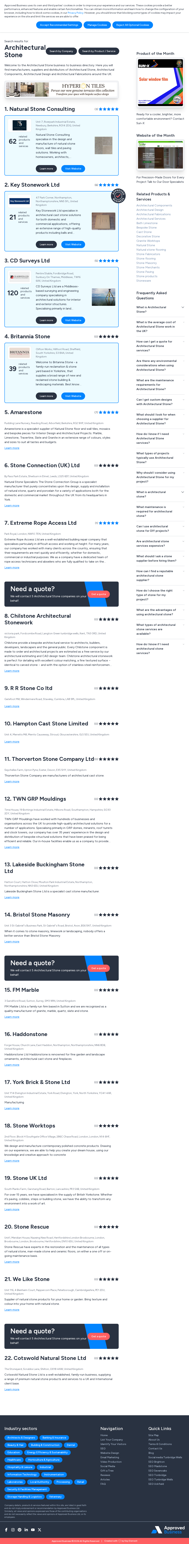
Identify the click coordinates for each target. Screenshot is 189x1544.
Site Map (153, 1435)
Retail (80, 1482)
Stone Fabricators (148, 254)
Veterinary (55, 1496)
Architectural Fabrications (153, 214)
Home (104, 1435)
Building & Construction (45, 1445)
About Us (154, 1439)
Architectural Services (151, 218)
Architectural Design (150, 210)
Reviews (105, 1475)
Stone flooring (146, 258)
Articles (105, 1479)
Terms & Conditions (160, 1444)
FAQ (103, 1484)
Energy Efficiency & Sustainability (47, 1452)
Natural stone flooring (151, 249)
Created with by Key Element (120, 1541)
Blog (151, 1453)
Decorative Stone (148, 236)
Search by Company (61, 51)
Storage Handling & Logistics (24, 1496)
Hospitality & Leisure (19, 1467)
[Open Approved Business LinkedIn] (26, 1530)
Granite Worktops (148, 241)
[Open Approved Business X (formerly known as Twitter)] (39, 1530)
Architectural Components (154, 205)
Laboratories (15, 1482)
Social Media (107, 1466)
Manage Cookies (97, 25)
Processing (63, 1482)
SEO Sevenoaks (157, 1470)
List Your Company (111, 1439)
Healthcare (14, 1459)
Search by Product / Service (98, 51)
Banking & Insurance (54, 1437)
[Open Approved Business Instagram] (13, 1530)
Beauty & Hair (15, 1445)
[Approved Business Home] (168, 1529)
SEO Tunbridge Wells (160, 1479)
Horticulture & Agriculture (43, 1459)
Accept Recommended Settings (59, 25)
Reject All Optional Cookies (132, 25)
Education (13, 1452)
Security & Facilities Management (27, 1489)
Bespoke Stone (146, 227)
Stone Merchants (148, 267)
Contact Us (155, 1448)
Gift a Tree (107, 1470)
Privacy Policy (75, 12)
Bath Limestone (147, 223)
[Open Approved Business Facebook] (6, 1530)
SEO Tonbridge (157, 1475)
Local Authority (39, 1482)
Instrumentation (54, 1474)
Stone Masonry (146, 263)
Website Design (109, 1453)
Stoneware (143, 280)
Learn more (46, 168)
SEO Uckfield (156, 1484)
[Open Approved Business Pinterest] (19, 1530)
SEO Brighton (156, 1461)
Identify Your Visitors (113, 1444)
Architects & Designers (21, 1437)
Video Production (111, 1461)
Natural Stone (145, 245)
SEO (103, 1448)
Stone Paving (145, 272)
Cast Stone (144, 232)
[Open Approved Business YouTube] (33, 1530)
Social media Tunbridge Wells (165, 1457)
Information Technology (22, 1474)
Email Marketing (109, 1457)
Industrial (45, 1467)
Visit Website (73, 168)
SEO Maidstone (157, 1466)
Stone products (146, 276)
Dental (71, 1445)
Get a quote (98, 594)
